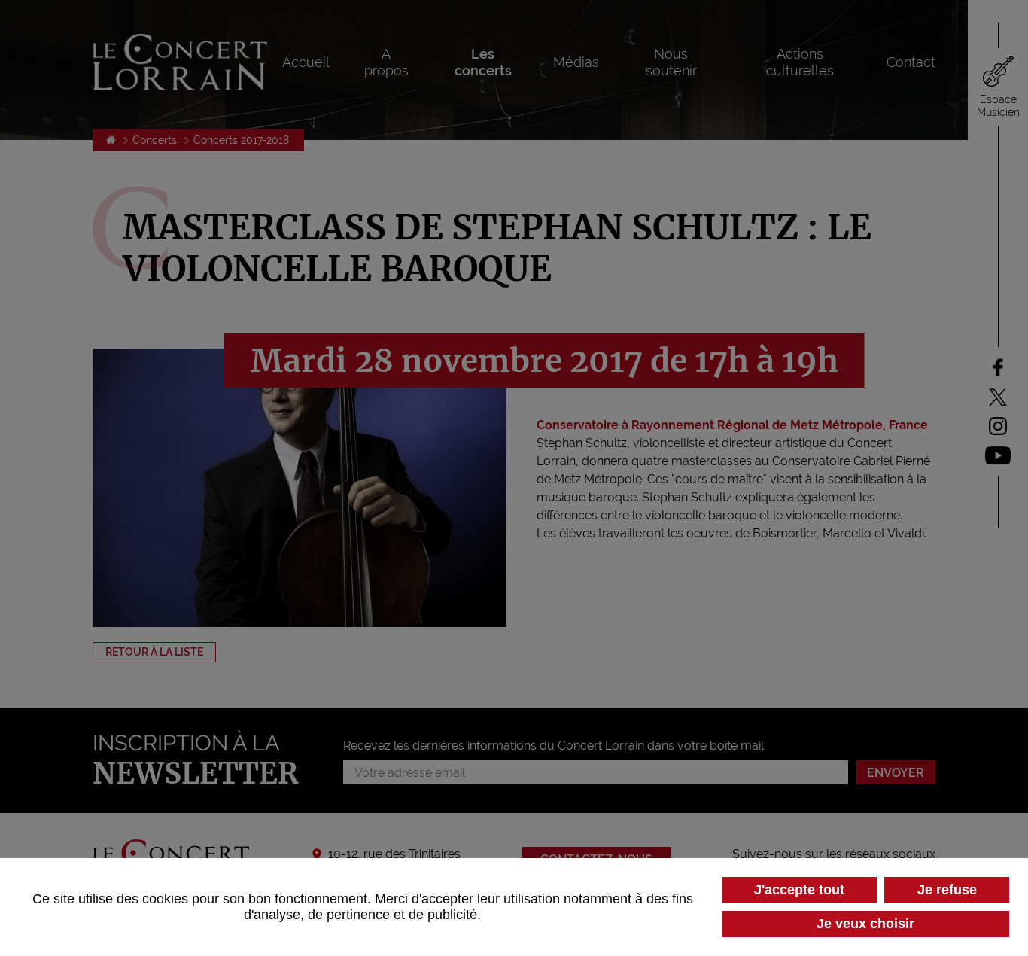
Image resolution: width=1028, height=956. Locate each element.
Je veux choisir (865, 923)
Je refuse (947, 889)
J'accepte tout (799, 889)
